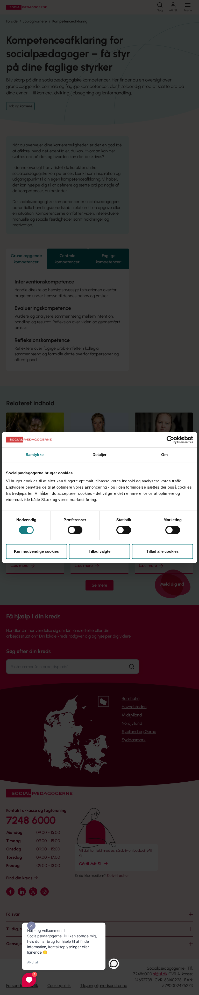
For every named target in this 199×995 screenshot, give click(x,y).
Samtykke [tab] (35, 454)
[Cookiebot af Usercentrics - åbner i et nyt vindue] (170, 440)
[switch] (75, 530)
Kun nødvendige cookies (36, 551)
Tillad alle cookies (162, 551)
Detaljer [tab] (100, 454)
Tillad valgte (99, 551)
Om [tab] (164, 454)
